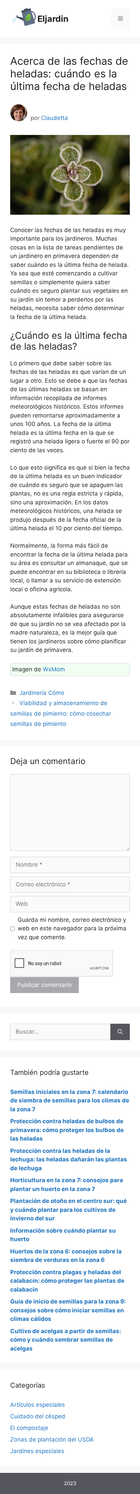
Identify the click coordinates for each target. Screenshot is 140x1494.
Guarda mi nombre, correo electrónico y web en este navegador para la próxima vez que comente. (72, 928)
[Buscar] (120, 1032)
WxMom (54, 669)
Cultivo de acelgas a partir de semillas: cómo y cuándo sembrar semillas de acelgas (65, 1340)
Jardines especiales (37, 1451)
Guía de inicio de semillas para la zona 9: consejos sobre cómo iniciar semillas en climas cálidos (68, 1310)
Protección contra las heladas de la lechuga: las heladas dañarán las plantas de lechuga (68, 1159)
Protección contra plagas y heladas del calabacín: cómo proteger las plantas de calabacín (67, 1281)
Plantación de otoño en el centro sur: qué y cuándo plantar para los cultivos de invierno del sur (68, 1210)
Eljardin (53, 19)
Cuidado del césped (37, 1416)
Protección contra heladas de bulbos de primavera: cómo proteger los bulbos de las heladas (67, 1130)
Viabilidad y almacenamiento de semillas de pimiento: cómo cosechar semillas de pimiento (60, 713)
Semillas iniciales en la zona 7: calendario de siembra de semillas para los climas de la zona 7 (69, 1100)
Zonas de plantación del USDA (52, 1439)
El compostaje (29, 1427)
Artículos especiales (37, 1404)
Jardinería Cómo (41, 692)
